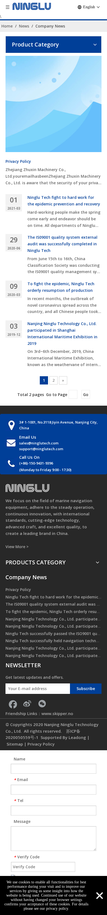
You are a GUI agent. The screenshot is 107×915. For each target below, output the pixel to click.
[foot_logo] (27, 488)
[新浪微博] (27, 703)
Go (85, 394)
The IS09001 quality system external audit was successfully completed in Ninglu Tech (62, 244)
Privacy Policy (18, 161)
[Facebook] (12, 703)
